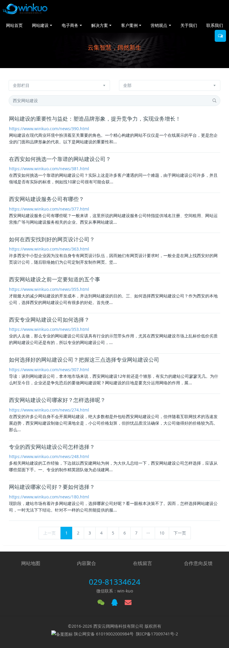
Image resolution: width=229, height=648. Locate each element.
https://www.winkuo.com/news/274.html (49, 410)
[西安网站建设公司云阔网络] (25, 9)
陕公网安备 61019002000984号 (104, 634)
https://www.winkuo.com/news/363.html (49, 249)
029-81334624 (114, 581)
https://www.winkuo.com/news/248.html (49, 456)
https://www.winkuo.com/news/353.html (49, 329)
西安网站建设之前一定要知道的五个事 (54, 279)
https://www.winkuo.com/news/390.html (49, 128)
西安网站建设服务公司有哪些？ (46, 199)
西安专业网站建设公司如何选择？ (49, 320)
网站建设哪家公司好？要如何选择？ (52, 487)
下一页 (180, 533)
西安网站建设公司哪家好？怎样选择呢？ (57, 400)
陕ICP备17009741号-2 (157, 634)
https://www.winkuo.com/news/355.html (49, 289)
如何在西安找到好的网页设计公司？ (52, 239)
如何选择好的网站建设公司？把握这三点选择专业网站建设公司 (84, 360)
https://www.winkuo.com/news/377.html (49, 209)
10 (162, 533)
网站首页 (14, 25)
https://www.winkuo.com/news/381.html (49, 168)
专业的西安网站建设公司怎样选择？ (52, 447)
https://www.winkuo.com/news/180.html (49, 497)
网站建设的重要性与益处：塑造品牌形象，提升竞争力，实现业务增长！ (95, 119)
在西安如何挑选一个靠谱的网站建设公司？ (60, 159)
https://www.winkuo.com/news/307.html (49, 369)
